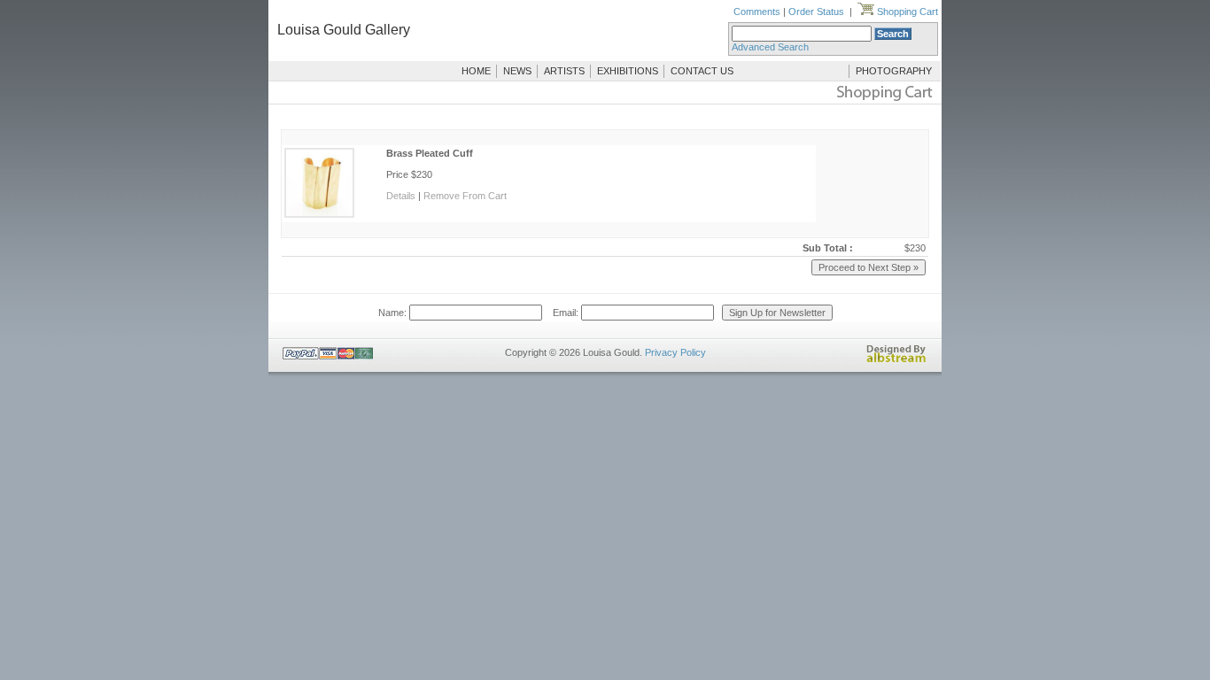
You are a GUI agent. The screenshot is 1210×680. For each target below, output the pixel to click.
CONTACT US (702, 71)
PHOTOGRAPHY (894, 71)
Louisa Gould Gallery (343, 29)
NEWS (517, 71)
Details (400, 195)
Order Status (816, 11)
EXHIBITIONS (627, 71)
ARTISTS (564, 71)
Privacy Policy (675, 352)
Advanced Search (770, 47)
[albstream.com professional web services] (896, 359)
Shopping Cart (906, 11)
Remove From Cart (465, 195)
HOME (476, 71)
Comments (756, 11)
